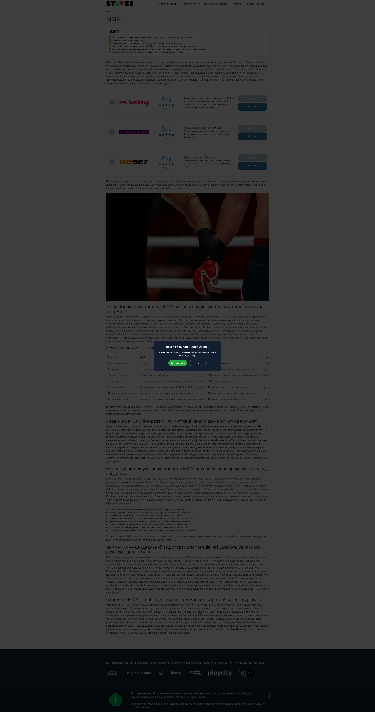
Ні (198, 363)
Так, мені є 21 (178, 363)
